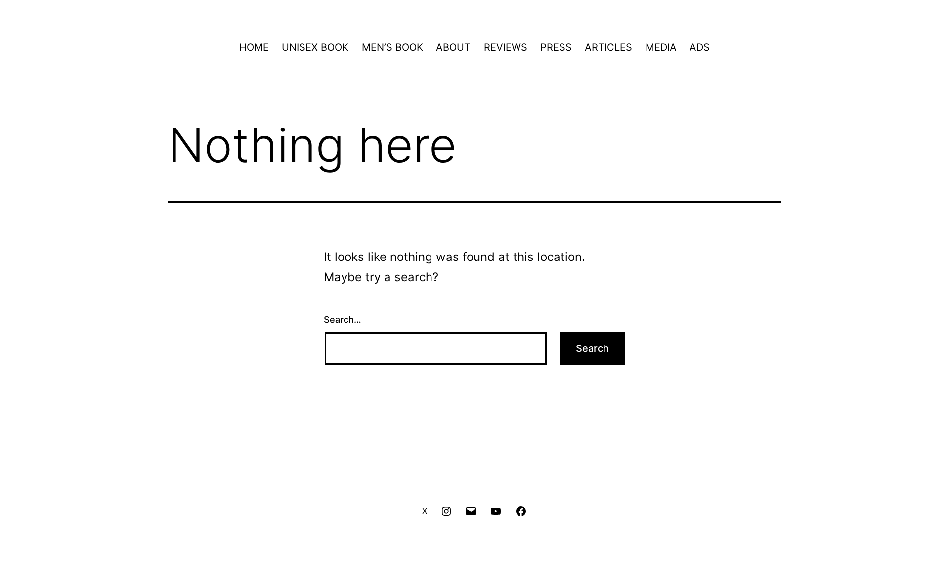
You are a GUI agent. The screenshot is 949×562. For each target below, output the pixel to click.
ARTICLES (608, 47)
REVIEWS (505, 47)
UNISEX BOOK (315, 47)
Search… (342, 319)
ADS (700, 47)
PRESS (556, 47)
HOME (254, 47)
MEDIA (661, 47)
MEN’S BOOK (392, 47)
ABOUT (453, 47)
